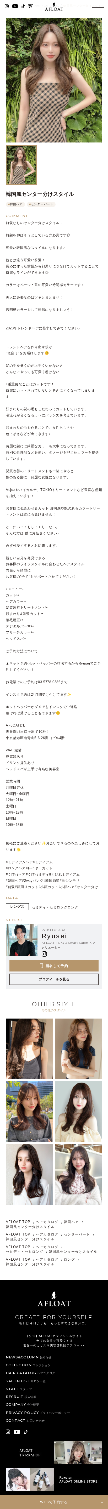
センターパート (41, 204)
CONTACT (25, 1420)
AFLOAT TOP (18, 1222)
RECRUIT (21, 1396)
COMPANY (22, 1404)
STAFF (19, 1389)
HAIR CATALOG (30, 1373)
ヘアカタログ (47, 1222)
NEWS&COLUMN (29, 1357)
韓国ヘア (15, 204)
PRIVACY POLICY (38, 1412)
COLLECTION (28, 1365)
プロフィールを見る (54, 979)
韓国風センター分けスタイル (30, 1227)
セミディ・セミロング (50, 907)
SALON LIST (26, 1381)
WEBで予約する (54, 1502)
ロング (72, 907)
